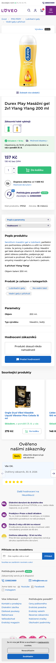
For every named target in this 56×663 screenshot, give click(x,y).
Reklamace (7, 615)
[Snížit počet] (14, 172)
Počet (8, 170)
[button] (29, 10)
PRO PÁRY (16, 19)
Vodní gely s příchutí (15, 22)
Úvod (4, 19)
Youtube (25, 586)
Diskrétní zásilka (10, 607)
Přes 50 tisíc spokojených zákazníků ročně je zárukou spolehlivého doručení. (29, 539)
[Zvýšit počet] (14, 168)
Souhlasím (28, 656)
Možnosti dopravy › (39, 140)
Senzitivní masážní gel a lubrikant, (23, 242)
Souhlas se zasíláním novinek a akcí (17, 562)
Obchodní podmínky (39, 622)
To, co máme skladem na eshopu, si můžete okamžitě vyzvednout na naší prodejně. (29, 517)
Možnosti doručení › (22, 185)
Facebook (39, 586)
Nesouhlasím (28, 650)
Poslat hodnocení (29, 359)
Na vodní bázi (40, 288)
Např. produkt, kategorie (21, 28)
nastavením (43, 642)
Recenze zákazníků (39, 615)
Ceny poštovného (38, 603)
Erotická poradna (37, 607)
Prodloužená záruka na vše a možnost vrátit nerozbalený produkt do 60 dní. (29, 528)
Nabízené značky (38, 618)
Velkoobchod (8, 618)
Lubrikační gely (33, 19)
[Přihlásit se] (35, 10)
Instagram (10, 590)
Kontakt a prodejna (11, 603)
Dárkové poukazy (10, 611)
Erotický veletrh (37, 611)
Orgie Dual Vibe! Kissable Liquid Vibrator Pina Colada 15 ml (22, 415)
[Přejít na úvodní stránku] (9, 10)
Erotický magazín (11, 622)
